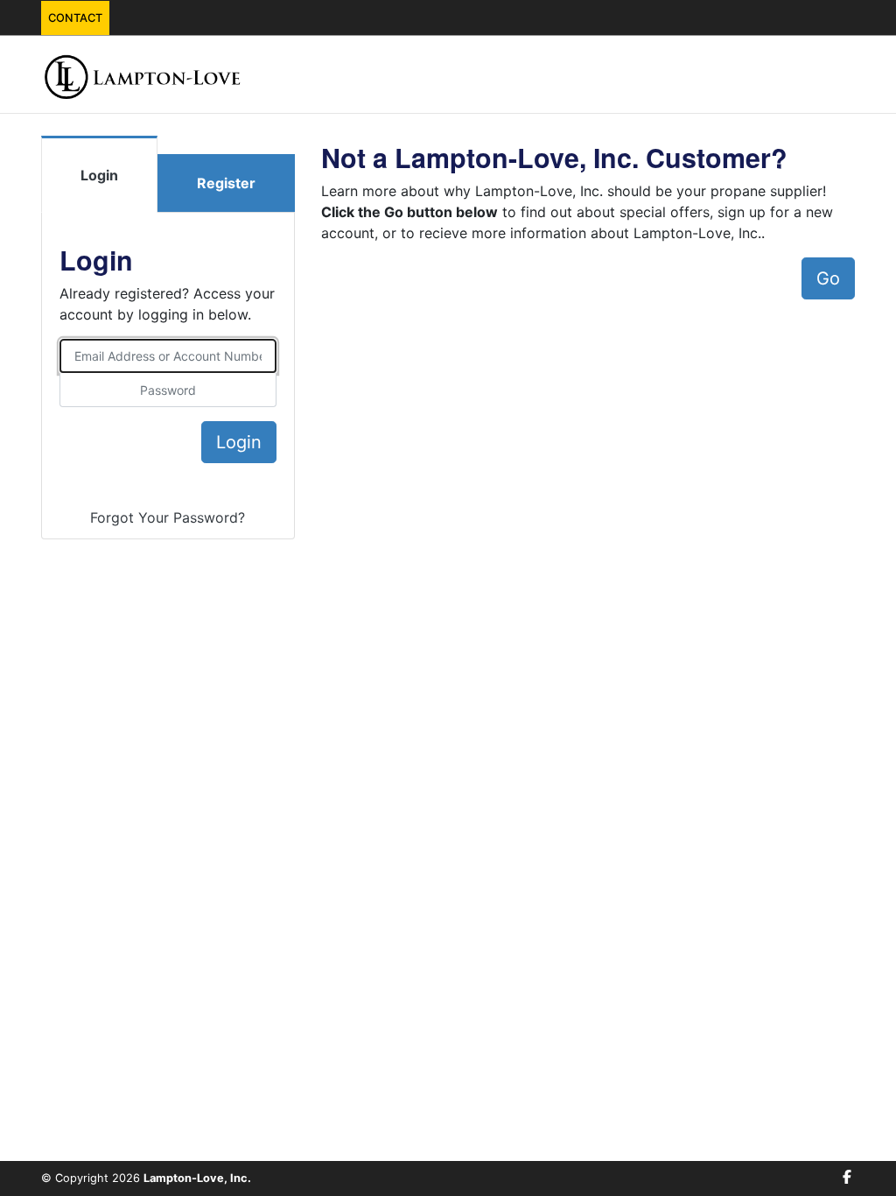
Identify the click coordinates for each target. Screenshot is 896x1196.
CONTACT (75, 18)
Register (226, 183)
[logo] (143, 74)
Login (99, 175)
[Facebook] (847, 1177)
